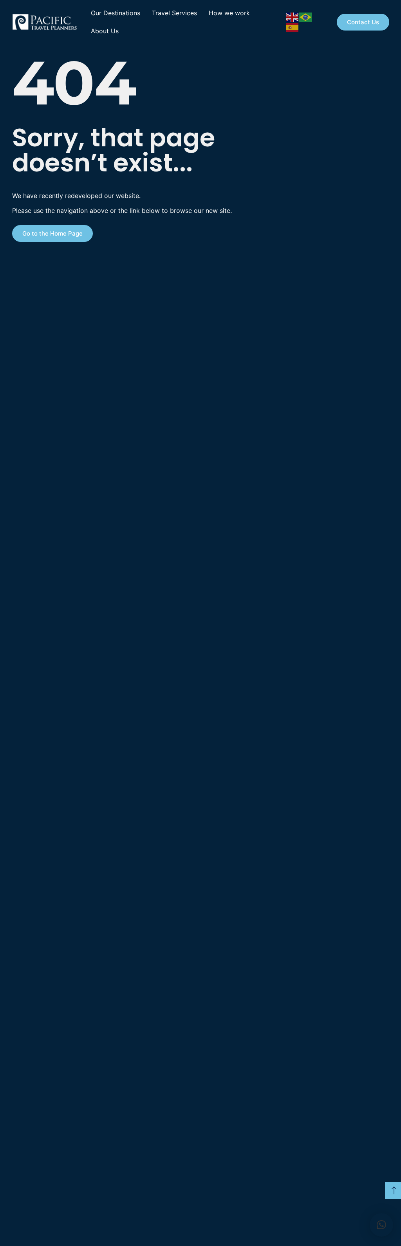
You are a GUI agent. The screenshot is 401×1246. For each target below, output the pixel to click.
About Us (105, 31)
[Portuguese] (305, 16)
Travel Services (174, 13)
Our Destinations (115, 13)
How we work (229, 13)
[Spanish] (292, 27)
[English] (292, 16)
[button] (381, 1225)
